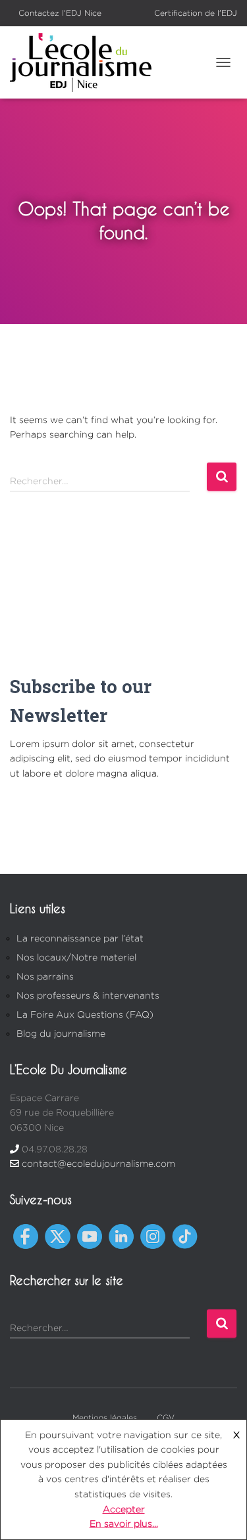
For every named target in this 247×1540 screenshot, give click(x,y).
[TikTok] (184, 1235)
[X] (57, 1235)
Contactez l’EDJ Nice (59, 13)
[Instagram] (153, 1235)
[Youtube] (89, 1235)
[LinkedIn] (121, 1235)
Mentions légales (104, 1417)
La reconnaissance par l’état (80, 938)
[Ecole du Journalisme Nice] (85, 62)
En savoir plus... (124, 1523)
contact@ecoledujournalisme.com (98, 1163)
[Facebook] (25, 1235)
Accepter (124, 1509)
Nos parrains (45, 976)
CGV (166, 1417)
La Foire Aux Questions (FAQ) (84, 1014)
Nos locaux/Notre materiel (76, 957)
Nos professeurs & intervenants (87, 995)
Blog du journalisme (60, 1033)
